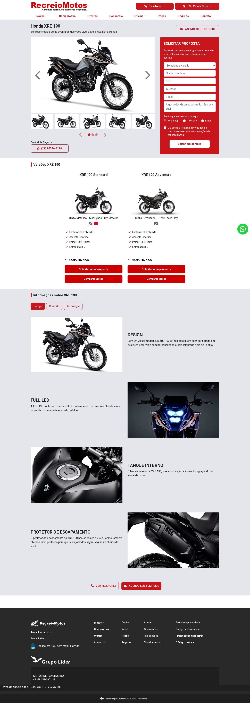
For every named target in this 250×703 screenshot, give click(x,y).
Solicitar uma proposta (93, 269)
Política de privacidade (188, 622)
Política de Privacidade (193, 127)
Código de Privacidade (188, 629)
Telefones (155, 6)
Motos (98, 622)
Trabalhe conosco (41, 632)
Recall (125, 629)
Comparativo (67, 16)
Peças (162, 16)
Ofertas (92, 16)
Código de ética (185, 642)
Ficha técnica (79, 259)
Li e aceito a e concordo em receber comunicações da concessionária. (189, 131)
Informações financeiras (190, 635)
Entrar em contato (189, 143)
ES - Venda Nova (198, 6)
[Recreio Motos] (59, 6)
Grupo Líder (37, 638)
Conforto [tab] (54, 306)
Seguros (183, 16)
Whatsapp (173, 120)
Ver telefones (105, 585)
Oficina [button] (139, 16)
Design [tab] (38, 306)
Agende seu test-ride (199, 29)
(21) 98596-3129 (51, 148)
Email (208, 120)
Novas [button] (40, 16)
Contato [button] (206, 16)
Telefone (192, 120)
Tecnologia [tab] (73, 306)
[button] (38, 75)
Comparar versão (94, 278)
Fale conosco (151, 635)
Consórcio (116, 16)
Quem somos (151, 629)
